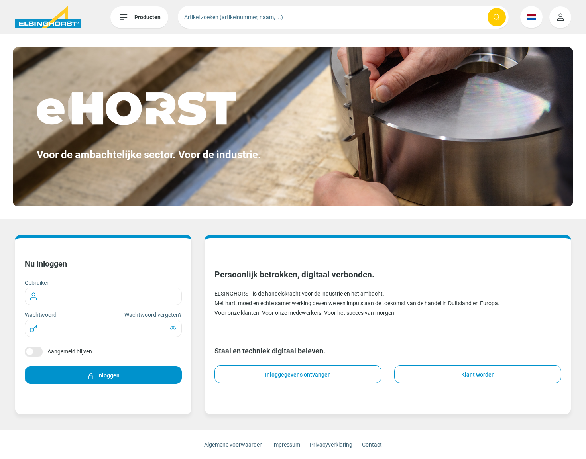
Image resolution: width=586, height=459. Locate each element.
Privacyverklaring (331, 444)
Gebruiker (37, 283)
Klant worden (478, 374)
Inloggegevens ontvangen (298, 374)
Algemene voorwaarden (233, 444)
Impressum (286, 444)
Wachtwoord (41, 315)
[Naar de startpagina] (62, 17)
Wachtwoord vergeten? (153, 315)
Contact (372, 444)
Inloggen (108, 375)
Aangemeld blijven (69, 351)
